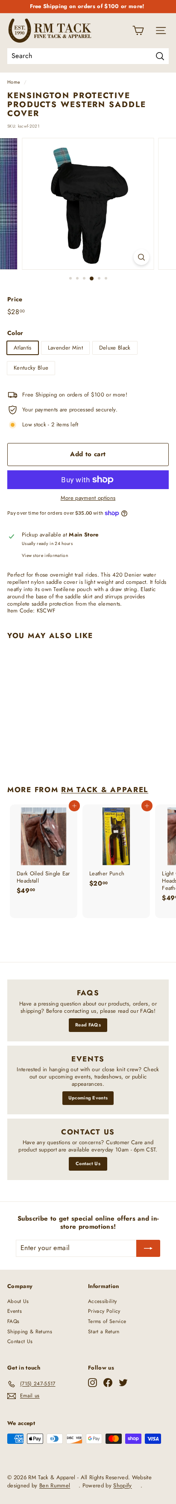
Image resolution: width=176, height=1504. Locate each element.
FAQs (13, 1321)
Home (13, 82)
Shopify (122, 1485)
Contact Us (88, 1163)
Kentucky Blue (31, 368)
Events (14, 1311)
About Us (18, 1301)
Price (15, 299)
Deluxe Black (115, 348)
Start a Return (104, 1331)
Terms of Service (107, 1321)
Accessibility (102, 1301)
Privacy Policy (104, 1311)
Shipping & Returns (29, 1331)
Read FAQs (88, 1024)
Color (15, 333)
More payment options (88, 498)
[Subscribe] (148, 1248)
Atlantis (23, 348)
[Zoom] (142, 257)
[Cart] (138, 30)
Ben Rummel (54, 1485)
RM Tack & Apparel (104, 789)
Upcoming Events (88, 1097)
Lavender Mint (65, 348)
